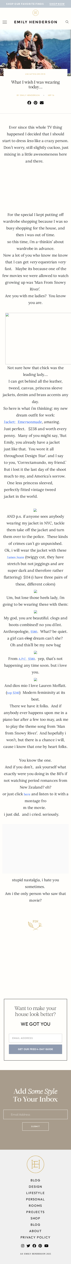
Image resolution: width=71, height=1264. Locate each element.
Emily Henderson (30, 95)
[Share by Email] (42, 102)
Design (35, 1187)
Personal (35, 1199)
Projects (35, 1212)
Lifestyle (35, 1193)
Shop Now (57, 3)
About (35, 1231)
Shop (36, 1218)
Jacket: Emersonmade (23, 422)
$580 (34, 632)
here (27, 794)
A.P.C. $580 (27, 659)
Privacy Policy (36, 1237)
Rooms (35, 1206)
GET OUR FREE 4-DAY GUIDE (35, 1049)
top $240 (13, 693)
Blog (36, 1180)
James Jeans (15, 557)
